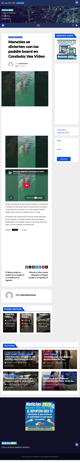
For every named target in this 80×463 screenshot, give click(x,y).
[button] (73, 25)
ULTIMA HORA (18, 37)
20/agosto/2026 (12, 362)
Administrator (23, 63)
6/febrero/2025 (50, 362)
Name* (59, 140)
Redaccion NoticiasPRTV (10, 326)
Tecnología (21, 354)
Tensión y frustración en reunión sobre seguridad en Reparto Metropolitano (20, 381)
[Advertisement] (26, 122)
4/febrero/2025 (50, 384)
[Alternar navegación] (38, 25)
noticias (7, 354)
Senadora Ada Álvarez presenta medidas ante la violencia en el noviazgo (58, 381)
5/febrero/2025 (12, 384)
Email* (59, 149)
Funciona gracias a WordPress (31, 456)
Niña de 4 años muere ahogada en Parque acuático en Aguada (38, 275)
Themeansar (54, 456)
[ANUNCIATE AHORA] (66, 49)
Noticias (11, 37)
